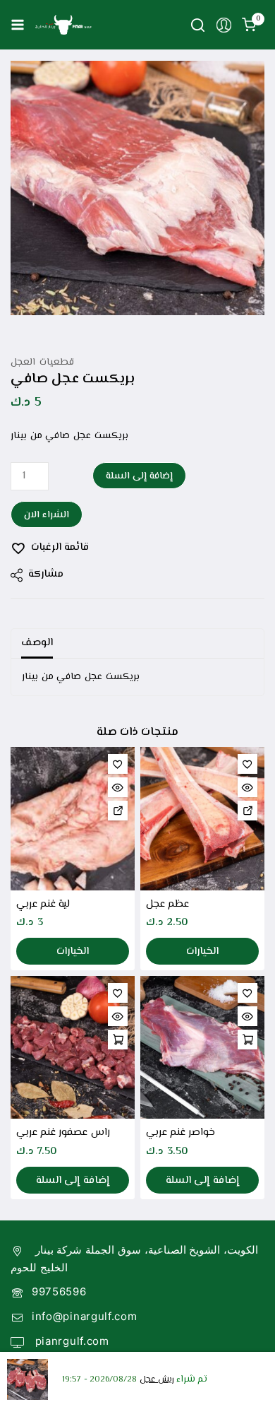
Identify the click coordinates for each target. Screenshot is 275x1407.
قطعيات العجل (42, 362)
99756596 (59, 1291)
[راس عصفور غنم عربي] (73, 1047)
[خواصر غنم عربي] (202, 1047)
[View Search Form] (198, 25)
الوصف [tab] (37, 643)
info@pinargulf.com (85, 1316)
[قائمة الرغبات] (118, 764)
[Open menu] (18, 25)
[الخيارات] (118, 810)
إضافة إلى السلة (139, 476)
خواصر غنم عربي (180, 1132)
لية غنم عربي (43, 904)
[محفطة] (118, 993)
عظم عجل (167, 904)
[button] (118, 1039)
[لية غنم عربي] (73, 818)
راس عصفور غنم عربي (63, 1132)
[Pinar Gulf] (63, 25)
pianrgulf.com (70, 1341)
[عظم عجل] (202, 818)
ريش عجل (156, 1380)
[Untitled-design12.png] (137, 188)
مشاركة (45, 574)
